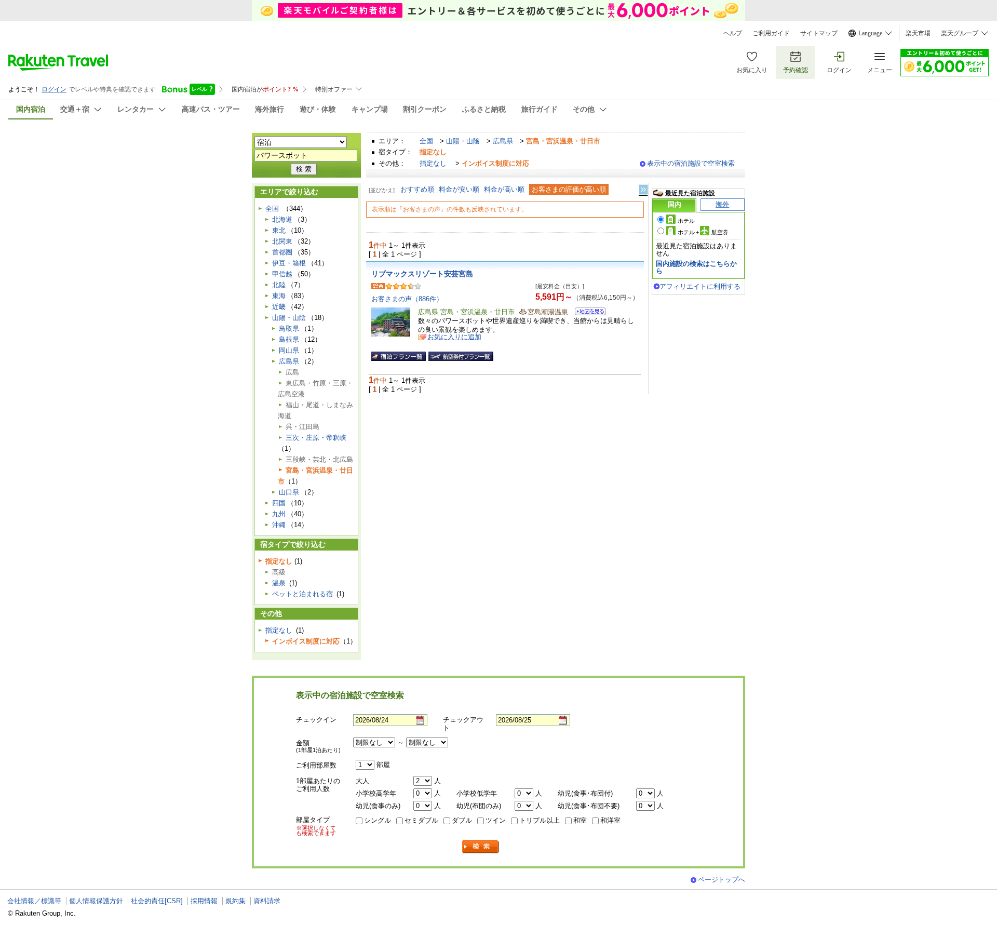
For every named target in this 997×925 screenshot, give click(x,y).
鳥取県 (289, 328)
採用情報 (204, 901)
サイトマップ (819, 33)
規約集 (235, 901)
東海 (279, 296)
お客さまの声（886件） (407, 299)
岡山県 (289, 350)
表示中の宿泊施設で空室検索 (691, 163)
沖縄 (279, 525)
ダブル (462, 820)
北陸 (279, 285)
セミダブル (421, 820)
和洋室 (610, 820)
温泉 (279, 583)
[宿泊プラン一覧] (398, 356)
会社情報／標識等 (34, 901)
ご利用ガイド (771, 33)
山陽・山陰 (463, 141)
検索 (481, 846)
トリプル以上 (539, 820)
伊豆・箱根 (289, 263)
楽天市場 (918, 33)
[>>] (644, 189)
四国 (279, 503)
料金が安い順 (459, 189)
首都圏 (282, 252)
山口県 (289, 492)
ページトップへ (721, 879)
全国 (426, 141)
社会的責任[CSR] (157, 901)
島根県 (289, 339)
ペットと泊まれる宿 (302, 594)
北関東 (282, 241)
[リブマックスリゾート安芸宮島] (587, 313)
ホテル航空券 (703, 232)
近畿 (279, 307)
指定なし (433, 163)
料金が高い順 (504, 189)
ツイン (496, 820)
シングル (377, 820)
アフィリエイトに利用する (699, 286)
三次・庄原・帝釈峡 (316, 437)
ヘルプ (732, 33)
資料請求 (266, 901)
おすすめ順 (417, 189)
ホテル (686, 221)
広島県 (503, 141)
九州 (279, 514)
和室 (580, 820)
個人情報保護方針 (96, 901)
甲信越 (282, 274)
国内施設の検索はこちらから (696, 267)
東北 (279, 230)
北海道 (282, 219)
